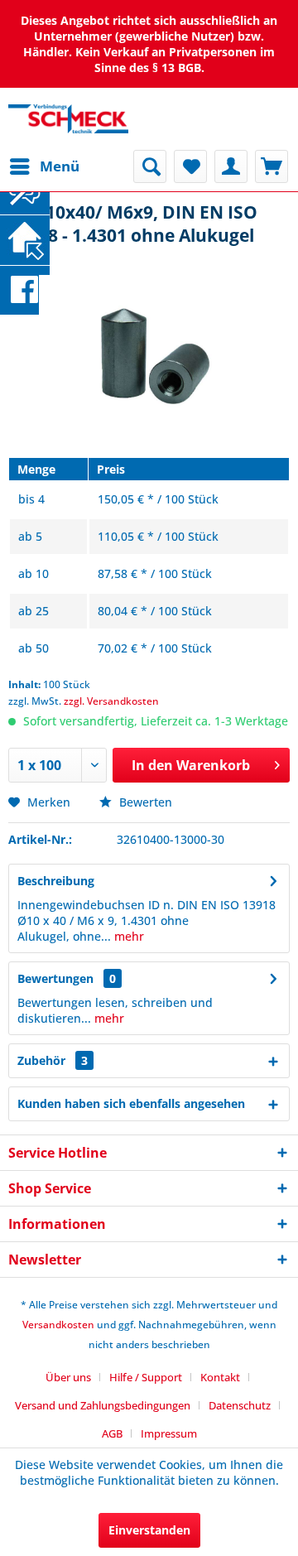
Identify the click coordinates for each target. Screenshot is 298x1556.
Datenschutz (240, 1405)
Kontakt (220, 1377)
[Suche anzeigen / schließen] (149, 166)
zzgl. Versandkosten (111, 701)
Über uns (68, 1377)
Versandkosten (58, 1325)
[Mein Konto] (231, 166)
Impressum (169, 1433)
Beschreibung (55, 881)
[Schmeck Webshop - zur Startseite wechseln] (68, 118)
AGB (112, 1433)
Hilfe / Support (145, 1377)
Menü (59, 166)
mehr (127, 936)
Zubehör (52, 1060)
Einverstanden (149, 1530)
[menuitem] (44, 166)
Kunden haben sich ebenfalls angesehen (131, 1103)
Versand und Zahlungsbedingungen (102, 1405)
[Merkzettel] (190, 166)
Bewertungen (55, 978)
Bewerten (144, 802)
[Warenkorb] (271, 166)
